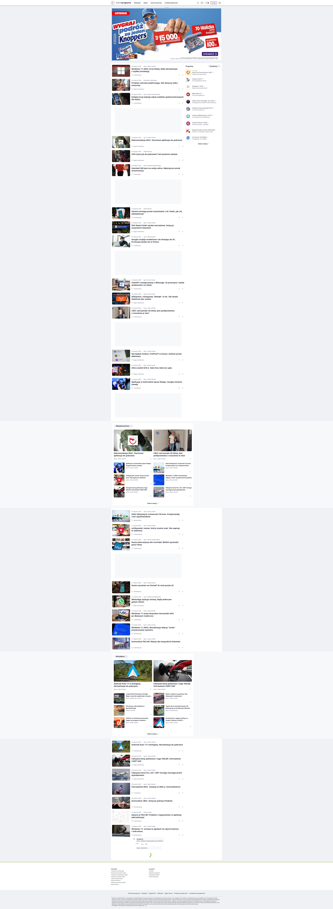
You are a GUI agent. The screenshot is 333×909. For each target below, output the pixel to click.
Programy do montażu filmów (118, 876)
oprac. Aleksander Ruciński (134, 698)
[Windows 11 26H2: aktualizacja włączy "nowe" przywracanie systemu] (158, 480)
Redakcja (144, 893)
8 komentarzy (137, 835)
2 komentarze (137, 75)
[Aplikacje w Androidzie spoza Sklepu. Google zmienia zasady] (121, 384)
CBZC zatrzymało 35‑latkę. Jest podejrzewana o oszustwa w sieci (152, 311)
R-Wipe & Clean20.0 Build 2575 (202, 108)
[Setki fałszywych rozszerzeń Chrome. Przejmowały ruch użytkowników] (158, 467)
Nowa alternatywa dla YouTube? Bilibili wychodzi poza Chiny (154, 543)
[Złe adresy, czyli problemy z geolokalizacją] (119, 710)
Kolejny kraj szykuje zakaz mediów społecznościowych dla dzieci (157, 98)
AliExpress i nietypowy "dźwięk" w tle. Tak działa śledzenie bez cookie (154, 297)
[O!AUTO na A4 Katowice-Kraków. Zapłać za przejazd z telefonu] (119, 722)
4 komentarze (137, 520)
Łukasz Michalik (130, 710)
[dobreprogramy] (125, 3)
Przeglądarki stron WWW (199, 139)
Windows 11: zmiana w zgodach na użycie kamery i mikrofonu (155, 830)
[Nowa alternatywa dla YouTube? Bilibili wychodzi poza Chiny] (121, 544)
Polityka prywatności (181, 893)
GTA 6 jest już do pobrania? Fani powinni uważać (154, 154)
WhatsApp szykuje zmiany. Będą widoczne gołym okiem (151, 600)
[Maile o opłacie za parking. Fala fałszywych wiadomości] (158, 698)
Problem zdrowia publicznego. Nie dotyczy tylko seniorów (154, 84)
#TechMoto (120, 656)
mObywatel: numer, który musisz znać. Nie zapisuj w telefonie (137, 477)
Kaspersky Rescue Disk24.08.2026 (203, 130)
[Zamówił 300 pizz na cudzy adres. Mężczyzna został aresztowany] (121, 170)
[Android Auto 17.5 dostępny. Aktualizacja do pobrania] (133, 671)
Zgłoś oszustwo (156, 3)
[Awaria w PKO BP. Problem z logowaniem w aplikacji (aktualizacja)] (121, 817)
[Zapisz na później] (179, 75)
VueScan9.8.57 (197, 79)
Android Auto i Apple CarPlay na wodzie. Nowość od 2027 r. (177, 719)
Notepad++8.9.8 (197, 86)
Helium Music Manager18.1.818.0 (203, 101)
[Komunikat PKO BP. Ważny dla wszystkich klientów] (121, 643)
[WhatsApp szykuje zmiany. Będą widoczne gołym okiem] (121, 601)
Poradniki (151, 871)
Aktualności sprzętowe (154, 873)
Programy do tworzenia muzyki (118, 873)
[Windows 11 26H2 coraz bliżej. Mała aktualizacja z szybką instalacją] (121, 71)
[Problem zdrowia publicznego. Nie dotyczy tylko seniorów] (121, 85)
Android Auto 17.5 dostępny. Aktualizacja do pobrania (127, 684)
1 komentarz (137, 174)
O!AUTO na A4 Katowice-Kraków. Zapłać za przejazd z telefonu (137, 719)
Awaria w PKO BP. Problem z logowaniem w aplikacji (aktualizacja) (156, 816)
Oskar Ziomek (147, 812)
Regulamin (152, 893)
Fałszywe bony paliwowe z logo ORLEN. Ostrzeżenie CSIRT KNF (136, 489)
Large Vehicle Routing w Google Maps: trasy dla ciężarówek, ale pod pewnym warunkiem (138, 695)
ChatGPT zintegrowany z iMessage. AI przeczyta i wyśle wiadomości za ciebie (157, 283)
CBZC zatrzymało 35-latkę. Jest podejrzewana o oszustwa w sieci (169, 454)
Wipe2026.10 (196, 93)
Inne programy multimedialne (201, 117)
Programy (137, 3)
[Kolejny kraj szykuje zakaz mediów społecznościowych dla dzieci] (121, 99)
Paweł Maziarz (148, 151)
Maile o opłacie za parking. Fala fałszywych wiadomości (176, 695)
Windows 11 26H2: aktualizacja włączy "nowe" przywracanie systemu (179, 477)
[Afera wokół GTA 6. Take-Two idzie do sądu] (121, 370)
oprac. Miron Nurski (149, 280)
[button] (219, 2)
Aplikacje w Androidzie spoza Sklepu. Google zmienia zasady (156, 383)
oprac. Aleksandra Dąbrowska (152, 165)
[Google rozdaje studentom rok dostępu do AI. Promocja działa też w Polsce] (121, 241)
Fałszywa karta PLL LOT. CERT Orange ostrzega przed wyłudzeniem (179, 489)
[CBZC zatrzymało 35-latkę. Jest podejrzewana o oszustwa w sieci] (121, 313)
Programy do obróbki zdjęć (117, 871)
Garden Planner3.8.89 (199, 123)
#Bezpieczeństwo (122, 426)
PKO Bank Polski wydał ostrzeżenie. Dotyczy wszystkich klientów (152, 226)
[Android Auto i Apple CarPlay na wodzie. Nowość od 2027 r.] (158, 722)
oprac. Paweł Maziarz (150, 237)
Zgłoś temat (169, 893)
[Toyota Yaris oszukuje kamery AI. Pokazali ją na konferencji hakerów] (158, 710)
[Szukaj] (198, 2)
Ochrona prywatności (198, 95)
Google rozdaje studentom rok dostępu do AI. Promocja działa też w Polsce (153, 240)
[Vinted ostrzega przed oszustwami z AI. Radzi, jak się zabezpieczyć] (121, 213)
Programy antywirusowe (199, 74)
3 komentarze (137, 289)
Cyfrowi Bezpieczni (171, 3)
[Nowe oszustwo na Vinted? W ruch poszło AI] (121, 587)
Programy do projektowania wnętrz (119, 875)
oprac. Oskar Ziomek (149, 66)
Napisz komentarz (139, 89)
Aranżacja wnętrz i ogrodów (200, 124)
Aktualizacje (213, 66)
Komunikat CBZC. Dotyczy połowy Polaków (151, 800)
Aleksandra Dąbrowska (150, 80)
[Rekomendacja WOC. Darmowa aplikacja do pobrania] (121, 142)
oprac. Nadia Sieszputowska (152, 94)
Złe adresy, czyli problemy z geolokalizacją (135, 707)
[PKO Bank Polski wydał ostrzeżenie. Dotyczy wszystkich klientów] (121, 227)
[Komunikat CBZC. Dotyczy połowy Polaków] (121, 803)
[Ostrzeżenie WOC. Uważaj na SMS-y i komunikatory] (121, 789)
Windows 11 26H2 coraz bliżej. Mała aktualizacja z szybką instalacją (154, 70)
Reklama (160, 893)
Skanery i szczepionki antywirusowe (202, 132)
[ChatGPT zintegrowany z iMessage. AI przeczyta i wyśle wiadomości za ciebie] (121, 284)
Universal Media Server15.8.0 (202, 115)
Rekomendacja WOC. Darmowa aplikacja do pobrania (156, 140)
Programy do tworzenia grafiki (118, 882)
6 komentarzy (137, 217)
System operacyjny (153, 876)
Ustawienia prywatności (197, 893)
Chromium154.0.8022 (199, 137)
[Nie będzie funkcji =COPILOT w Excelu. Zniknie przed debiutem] (121, 356)
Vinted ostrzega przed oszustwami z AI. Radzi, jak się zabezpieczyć (156, 212)
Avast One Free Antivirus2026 (202, 72)
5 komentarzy (137, 619)
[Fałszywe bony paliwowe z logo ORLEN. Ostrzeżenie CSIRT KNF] (119, 492)
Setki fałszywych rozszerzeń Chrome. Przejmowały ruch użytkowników (178, 465)
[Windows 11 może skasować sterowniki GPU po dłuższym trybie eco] (121, 615)
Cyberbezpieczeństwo (154, 875)
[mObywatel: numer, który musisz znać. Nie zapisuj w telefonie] (119, 480)
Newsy (146, 3)
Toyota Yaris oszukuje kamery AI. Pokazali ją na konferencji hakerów (178, 707)
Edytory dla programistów (199, 88)
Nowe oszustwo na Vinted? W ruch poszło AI (152, 585)
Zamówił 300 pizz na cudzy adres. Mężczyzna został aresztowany (155, 169)
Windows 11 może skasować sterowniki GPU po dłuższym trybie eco (152, 614)
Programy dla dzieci (116, 880)
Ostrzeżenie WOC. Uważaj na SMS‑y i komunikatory (155, 786)
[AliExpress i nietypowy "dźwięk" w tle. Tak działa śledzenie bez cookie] (121, 299)
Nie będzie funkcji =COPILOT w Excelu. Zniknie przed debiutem (156, 354)
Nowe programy (115, 884)
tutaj (145, 905)
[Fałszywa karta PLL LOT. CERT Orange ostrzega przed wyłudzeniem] (158, 492)
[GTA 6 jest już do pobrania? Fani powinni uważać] (121, 156)
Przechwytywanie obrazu (199, 81)
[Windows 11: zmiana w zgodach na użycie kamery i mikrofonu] (121, 831)
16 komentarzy (138, 534)
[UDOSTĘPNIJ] (182, 75)
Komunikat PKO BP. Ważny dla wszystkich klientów (155, 641)
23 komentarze (138, 807)
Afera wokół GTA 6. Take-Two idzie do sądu (151, 367)
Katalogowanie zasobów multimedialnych (204, 102)
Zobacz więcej (152, 503)
